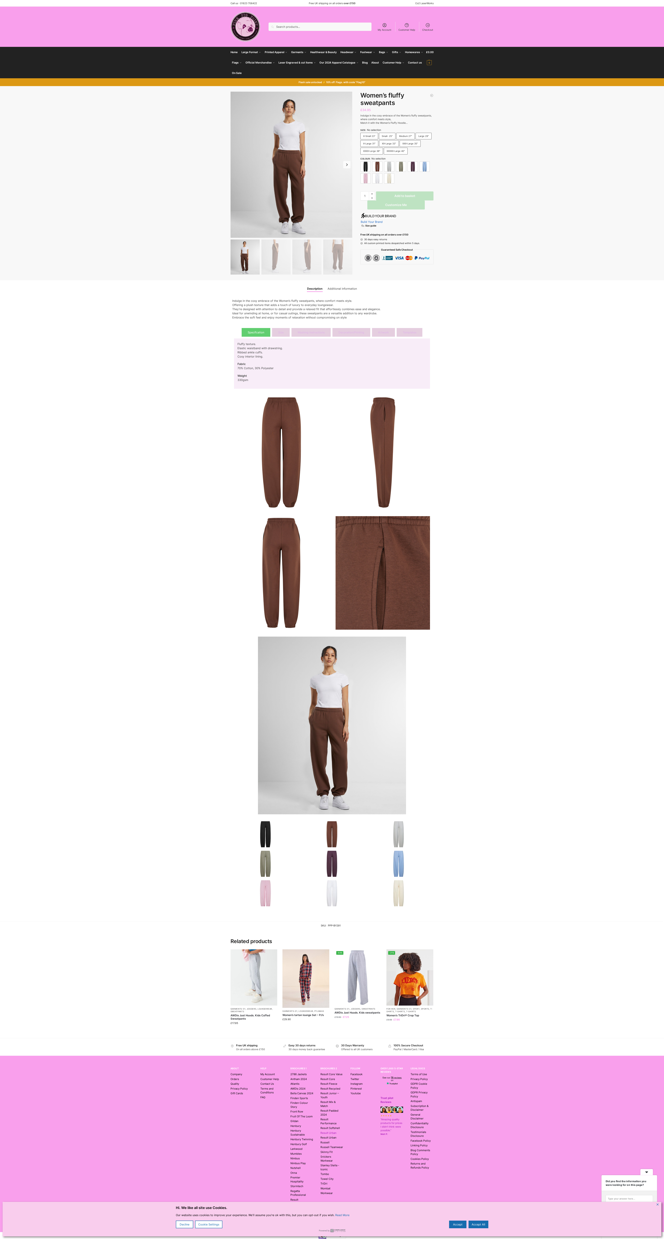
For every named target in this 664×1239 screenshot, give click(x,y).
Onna (293, 1172)
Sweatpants (237, 1011)
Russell (324, 1142)
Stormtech (296, 1186)
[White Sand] (389, 178)
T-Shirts (400, 1011)
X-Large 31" (369, 143)
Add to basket (404, 196)
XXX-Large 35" (410, 143)
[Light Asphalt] (389, 166)
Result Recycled (330, 1088)
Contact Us (267, 1083)
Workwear (326, 1193)
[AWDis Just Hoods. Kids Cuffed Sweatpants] (431, 95)
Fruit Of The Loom (301, 1116)
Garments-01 (238, 1009)
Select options (253, 1034)
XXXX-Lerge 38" (371, 151)
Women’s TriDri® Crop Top (402, 1015)
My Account (384, 29)
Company (236, 1074)
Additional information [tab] (342, 288)
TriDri (323, 1183)
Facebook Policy (421, 1140)
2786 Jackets (298, 1074)
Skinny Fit (326, 1152)
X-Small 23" (369, 136)
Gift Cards (237, 1093)
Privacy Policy (239, 1088)
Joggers (251, 1009)
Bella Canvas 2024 (301, 1093)
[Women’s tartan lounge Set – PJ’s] (305, 978)
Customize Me (396, 205)
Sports (425, 1009)
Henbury (295, 1126)
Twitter (354, 1079)
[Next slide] (346, 164)
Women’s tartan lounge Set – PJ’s (303, 1015)
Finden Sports (299, 1098)
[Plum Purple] (413, 166)
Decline (184, 1224)
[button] (430, 57)
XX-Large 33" (389, 143)
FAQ (262, 1097)
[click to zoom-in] (291, 165)
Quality (235, 1083)
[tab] (256, 332)
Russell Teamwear (331, 1147)
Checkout (427, 29)
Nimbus (295, 1158)
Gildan (294, 1121)
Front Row (296, 1111)
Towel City (326, 1179)
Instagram (356, 1083)
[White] (377, 178)
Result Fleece (328, 1083)
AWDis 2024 (298, 1088)
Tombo (324, 1174)
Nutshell (295, 1168)
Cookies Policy (420, 1159)
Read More (342, 1215)
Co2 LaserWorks (424, 3)
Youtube (355, 1093)
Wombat (325, 1188)
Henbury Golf (298, 1144)
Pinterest (356, 1088)
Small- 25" (387, 136)
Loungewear (265, 1009)
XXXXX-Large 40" (396, 151)
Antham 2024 (298, 1079)
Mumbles (296, 1153)
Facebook (356, 1074)
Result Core (327, 1079)
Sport (416, 1009)
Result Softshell (330, 1128)
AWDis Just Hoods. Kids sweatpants (357, 1012)
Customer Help (406, 29)
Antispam (416, 1101)
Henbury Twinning (301, 1139)
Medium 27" (405, 136)
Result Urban (328, 1137)
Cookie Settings (208, 1224)
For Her (390, 1009)
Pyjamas (319, 1011)
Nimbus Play (298, 1163)
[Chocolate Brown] (377, 166)
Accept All (478, 1224)
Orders (235, 1079)
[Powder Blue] (424, 166)
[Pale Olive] (401, 166)
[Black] (365, 166)
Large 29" (423, 136)
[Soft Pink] (365, 178)
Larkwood (296, 1148)
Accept (457, 1224)
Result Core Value (331, 1074)
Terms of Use (419, 1074)
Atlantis (294, 1083)
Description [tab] (315, 288)
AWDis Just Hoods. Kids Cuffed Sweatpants (250, 1017)
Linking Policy (419, 1145)
